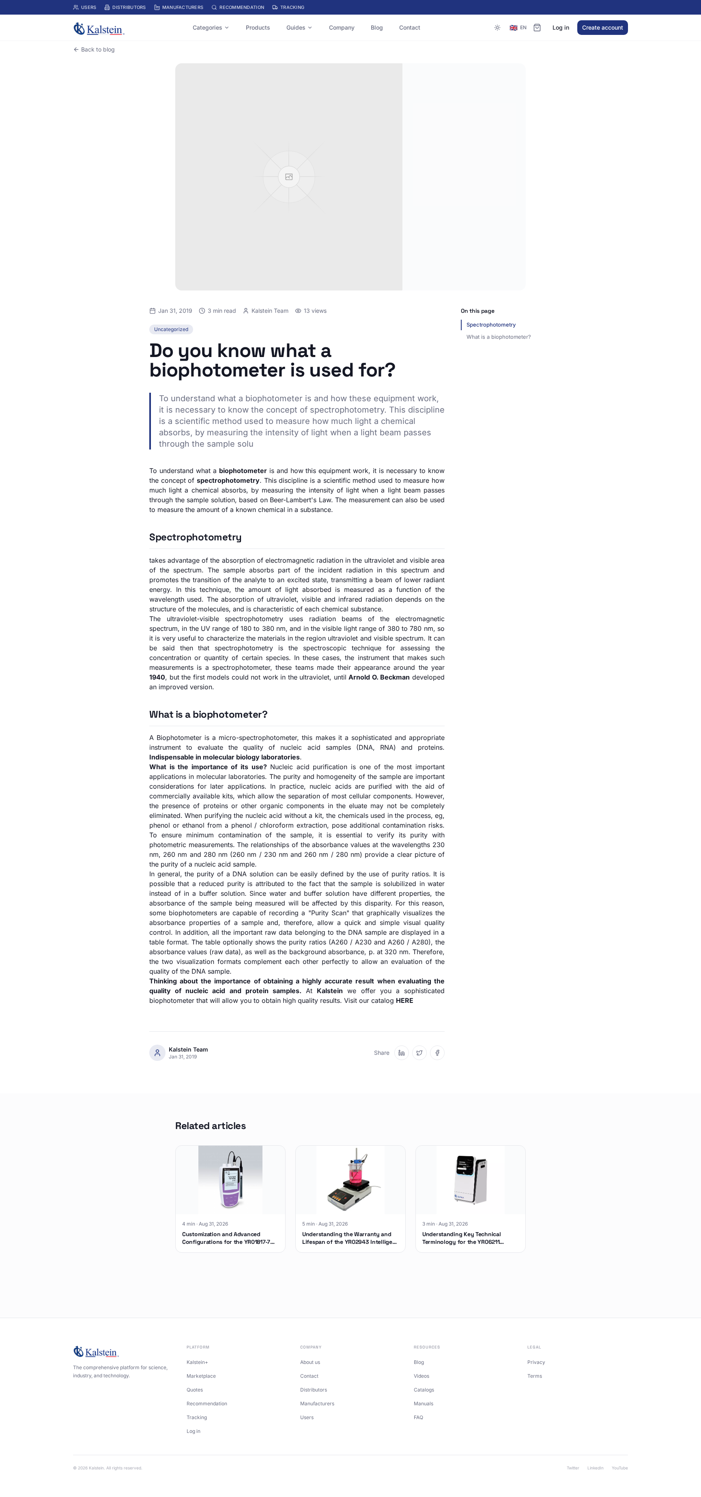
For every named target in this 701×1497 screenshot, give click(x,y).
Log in (561, 27)
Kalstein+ (197, 1362)
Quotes (195, 1390)
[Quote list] (537, 27)
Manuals (423, 1403)
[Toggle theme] (497, 28)
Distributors (129, 7)
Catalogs (424, 1390)
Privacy (536, 1362)
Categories (207, 27)
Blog (377, 27)
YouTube (620, 1467)
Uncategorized (171, 329)
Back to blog (98, 49)
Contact (409, 27)
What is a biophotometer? (499, 336)
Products (258, 27)
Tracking (292, 7)
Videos (421, 1376)
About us (310, 1362)
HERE (404, 1000)
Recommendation (241, 7)
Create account (602, 27)
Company (342, 27)
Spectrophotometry (491, 324)
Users (88, 7)
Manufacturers (183, 7)
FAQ (418, 1417)
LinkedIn (595, 1467)
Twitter (573, 1467)
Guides (295, 27)
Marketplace (201, 1376)
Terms (534, 1376)
